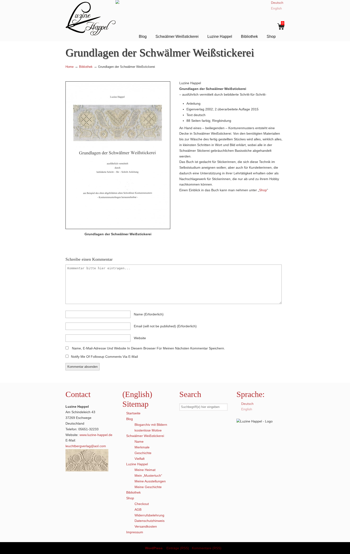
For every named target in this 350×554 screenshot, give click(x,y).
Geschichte (143, 453)
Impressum (134, 532)
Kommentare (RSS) (206, 548)
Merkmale (142, 447)
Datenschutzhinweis (150, 521)
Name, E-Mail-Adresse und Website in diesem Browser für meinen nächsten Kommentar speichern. (148, 348)
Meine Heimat (145, 470)
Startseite (133, 413)
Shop (263, 190)
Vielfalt (140, 459)
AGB (138, 509)
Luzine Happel (90, 18)
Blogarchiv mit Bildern (151, 425)
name (149, 314)
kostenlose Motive (148, 430)
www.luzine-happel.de (96, 435)
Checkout (142, 504)
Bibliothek (86, 67)
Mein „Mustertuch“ (148, 475)
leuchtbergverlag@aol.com (85, 446)
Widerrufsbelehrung (149, 515)
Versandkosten (146, 526)
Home (69, 67)
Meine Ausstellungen (150, 481)
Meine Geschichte (148, 487)
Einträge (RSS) (177, 548)
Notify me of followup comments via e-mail (104, 356)
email (165, 326)
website (140, 338)
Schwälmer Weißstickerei (145, 436)
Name (139, 441)
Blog (129, 419)
